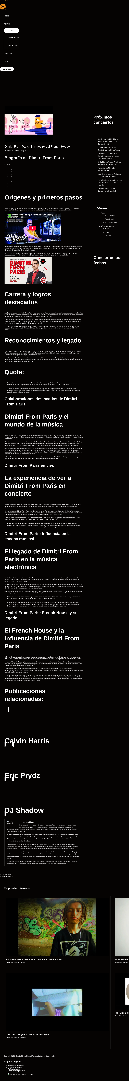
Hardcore (108, 236)
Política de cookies (14, 1069)
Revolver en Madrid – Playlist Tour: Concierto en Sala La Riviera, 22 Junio (108, 141)
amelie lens (10, 523)
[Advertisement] (64, 86)
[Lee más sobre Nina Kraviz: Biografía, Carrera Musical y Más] (57, 1031)
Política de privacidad (15, 1067)
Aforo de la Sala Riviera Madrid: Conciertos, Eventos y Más (34, 959)
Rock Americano (111, 222)
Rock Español (110, 215)
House (7, 151)
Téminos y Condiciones (16, 1065)
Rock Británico (110, 219)
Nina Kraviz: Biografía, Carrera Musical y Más (27, 1034)
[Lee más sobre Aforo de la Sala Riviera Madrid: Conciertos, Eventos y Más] (57, 955)
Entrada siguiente (6, 876)
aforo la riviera (71, 388)
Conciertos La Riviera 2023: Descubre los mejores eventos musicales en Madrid (108, 156)
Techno (107, 232)
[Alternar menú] (11, 30)
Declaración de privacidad (16, 1071)
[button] (7, 69)
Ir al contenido (4, 1)
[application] (11, 24)
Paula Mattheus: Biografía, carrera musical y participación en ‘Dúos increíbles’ (110, 182)
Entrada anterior (6, 874)
